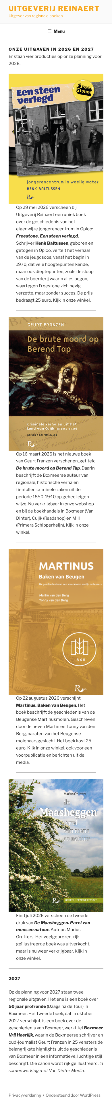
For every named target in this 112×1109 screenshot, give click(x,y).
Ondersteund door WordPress (73, 1095)
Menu (59, 31)
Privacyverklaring (25, 1095)
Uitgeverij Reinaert (54, 8)
